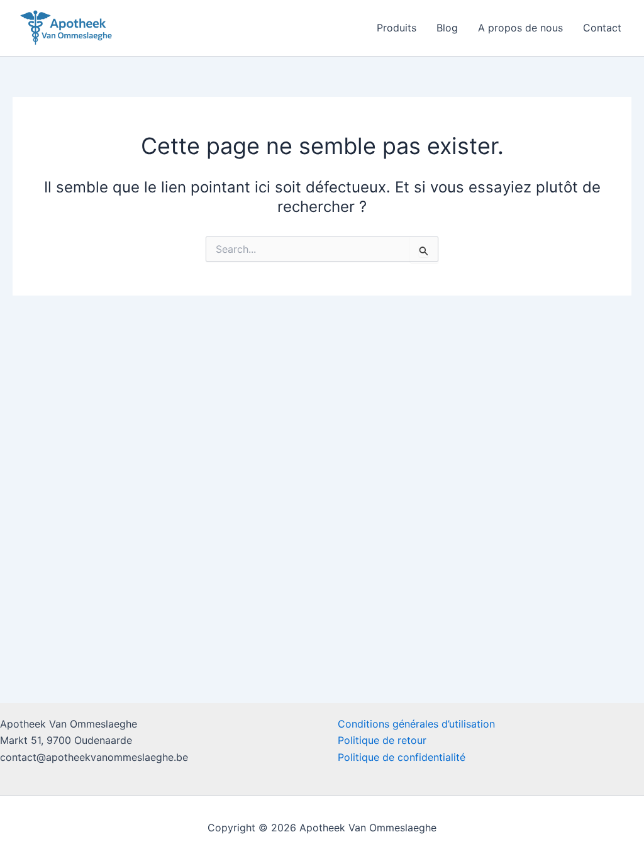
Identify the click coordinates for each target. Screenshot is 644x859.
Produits (396, 27)
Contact (602, 27)
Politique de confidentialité (401, 757)
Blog (447, 27)
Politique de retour (382, 740)
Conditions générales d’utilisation (416, 724)
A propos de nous (520, 27)
